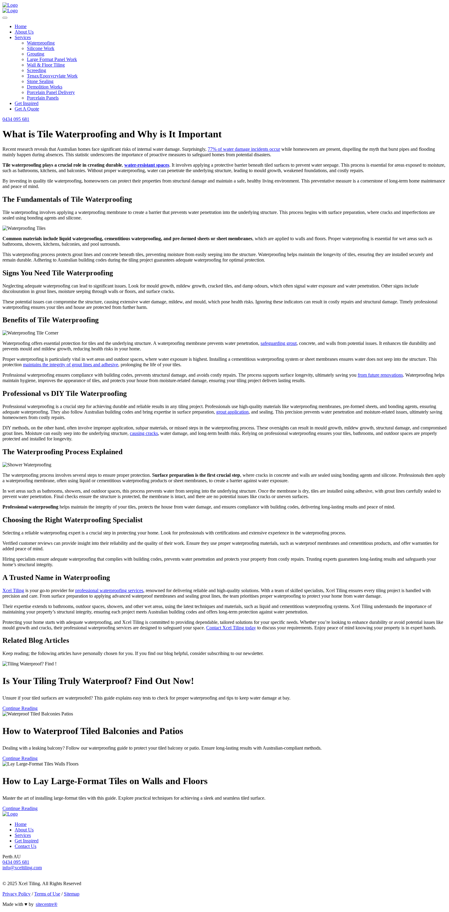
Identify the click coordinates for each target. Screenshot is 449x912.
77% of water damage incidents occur (244, 149)
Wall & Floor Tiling (46, 64)
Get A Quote (27, 108)
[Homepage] (10, 5)
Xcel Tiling (13, 590)
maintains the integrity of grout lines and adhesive (70, 364)
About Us (24, 31)
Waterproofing (41, 42)
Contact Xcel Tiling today (231, 627)
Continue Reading (20, 708)
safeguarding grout (279, 343)
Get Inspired (26, 103)
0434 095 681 (15, 119)
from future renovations (380, 375)
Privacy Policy (16, 893)
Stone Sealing (40, 81)
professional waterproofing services (109, 590)
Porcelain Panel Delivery (51, 92)
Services (23, 37)
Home (21, 26)
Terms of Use (47, 893)
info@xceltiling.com (22, 867)
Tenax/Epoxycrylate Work (52, 75)
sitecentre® (46, 904)
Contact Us (25, 846)
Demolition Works (44, 86)
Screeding (36, 70)
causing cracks (144, 433)
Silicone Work (40, 48)
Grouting (35, 53)
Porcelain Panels (43, 97)
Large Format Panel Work (52, 59)
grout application (232, 411)
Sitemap (71, 893)
